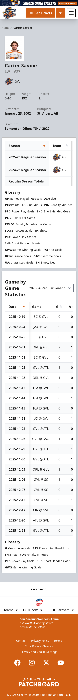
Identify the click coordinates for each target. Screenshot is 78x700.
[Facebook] (17, 662)
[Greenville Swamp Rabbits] (9, 13)
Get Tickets (43, 13)
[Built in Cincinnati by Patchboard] (39, 682)
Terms (58, 640)
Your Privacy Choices (39, 646)
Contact (21, 640)
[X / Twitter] (46, 662)
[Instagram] (31, 662)
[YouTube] (60, 662)
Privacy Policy (40, 640)
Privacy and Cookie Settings (39, 652)
